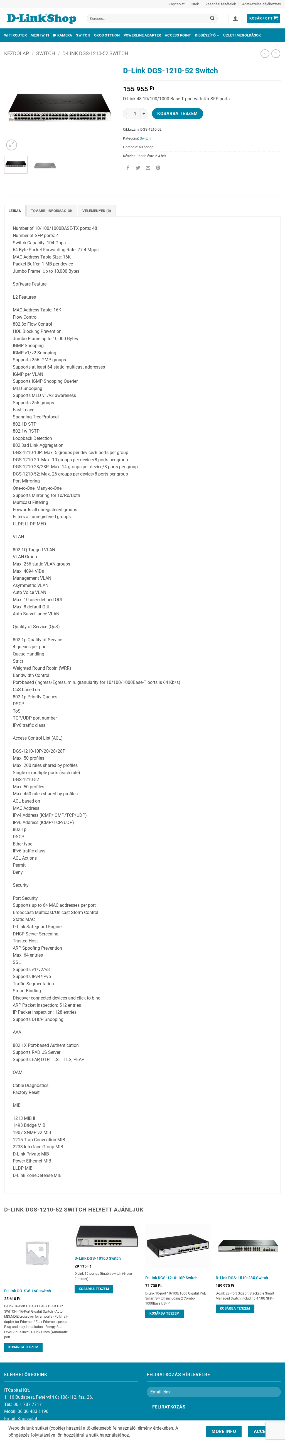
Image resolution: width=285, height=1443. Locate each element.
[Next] (105, 107)
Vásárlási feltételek (220, 4)
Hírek (195, 4)
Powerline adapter (142, 35)
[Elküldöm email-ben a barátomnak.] (148, 168)
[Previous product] (275, 53)
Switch (83, 35)
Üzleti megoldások (242, 35)
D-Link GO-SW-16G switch (27, 1291)
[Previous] (13, 107)
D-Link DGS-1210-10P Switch (171, 1278)
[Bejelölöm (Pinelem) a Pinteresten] (158, 168)
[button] (235, 18)
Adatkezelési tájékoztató (261, 4)
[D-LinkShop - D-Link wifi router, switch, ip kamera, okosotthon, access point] (41, 18)
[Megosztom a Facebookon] (127, 168)
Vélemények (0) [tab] (96, 211)
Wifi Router (15, 35)
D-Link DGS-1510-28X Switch (242, 1278)
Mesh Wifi (40, 35)
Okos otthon (107, 35)
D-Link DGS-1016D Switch (98, 1258)
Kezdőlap (16, 53)
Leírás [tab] (15, 211)
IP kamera (62, 35)
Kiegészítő (205, 35)
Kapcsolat (177, 4)
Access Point (178, 35)
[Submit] (212, 18)
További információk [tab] (52, 211)
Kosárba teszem (177, 113)
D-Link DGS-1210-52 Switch (95, 53)
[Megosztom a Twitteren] (137, 168)
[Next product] (265, 53)
